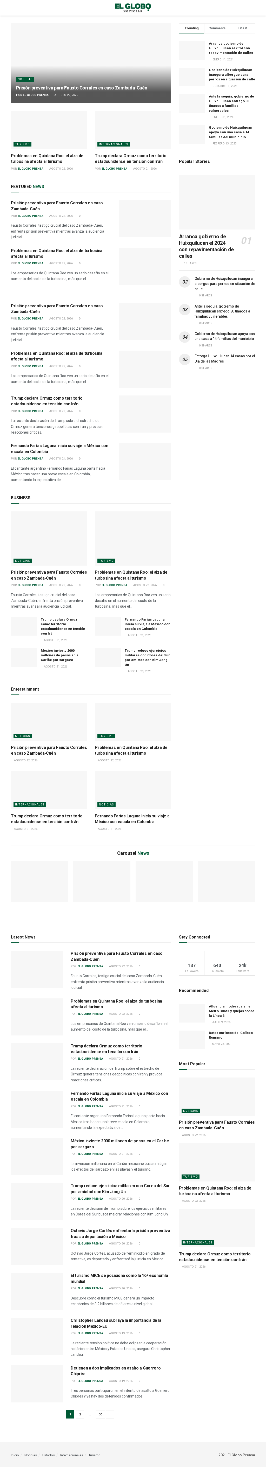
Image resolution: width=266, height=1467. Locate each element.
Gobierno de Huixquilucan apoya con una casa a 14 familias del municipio (230, 132)
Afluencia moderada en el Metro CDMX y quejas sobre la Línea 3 (231, 1011)
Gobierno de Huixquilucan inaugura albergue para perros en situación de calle (232, 74)
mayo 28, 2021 (221, 1044)
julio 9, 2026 (220, 1022)
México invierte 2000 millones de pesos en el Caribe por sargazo (60, 655)
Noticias (25, 79)
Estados (48, 1455)
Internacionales (113, 144)
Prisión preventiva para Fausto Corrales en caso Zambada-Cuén (81, 88)
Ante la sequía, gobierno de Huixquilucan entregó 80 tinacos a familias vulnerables (222, 311)
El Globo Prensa (36, 95)
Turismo (22, 144)
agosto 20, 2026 (139, 671)
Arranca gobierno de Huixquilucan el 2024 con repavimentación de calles (231, 48)
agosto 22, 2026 (66, 95)
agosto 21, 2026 (144, 168)
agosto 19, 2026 (120, 1333)
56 (100, 1414)
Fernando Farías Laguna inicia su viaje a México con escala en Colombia (147, 624)
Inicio (15, 1455)
